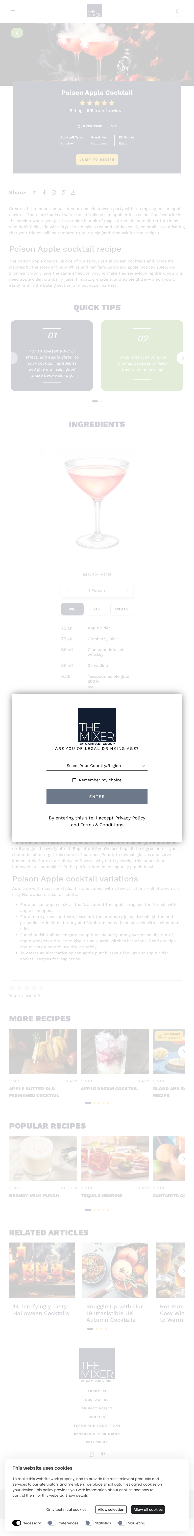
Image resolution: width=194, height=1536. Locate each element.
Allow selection (111, 1509)
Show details (76, 1495)
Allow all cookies (148, 1509)
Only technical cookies (66, 1510)
